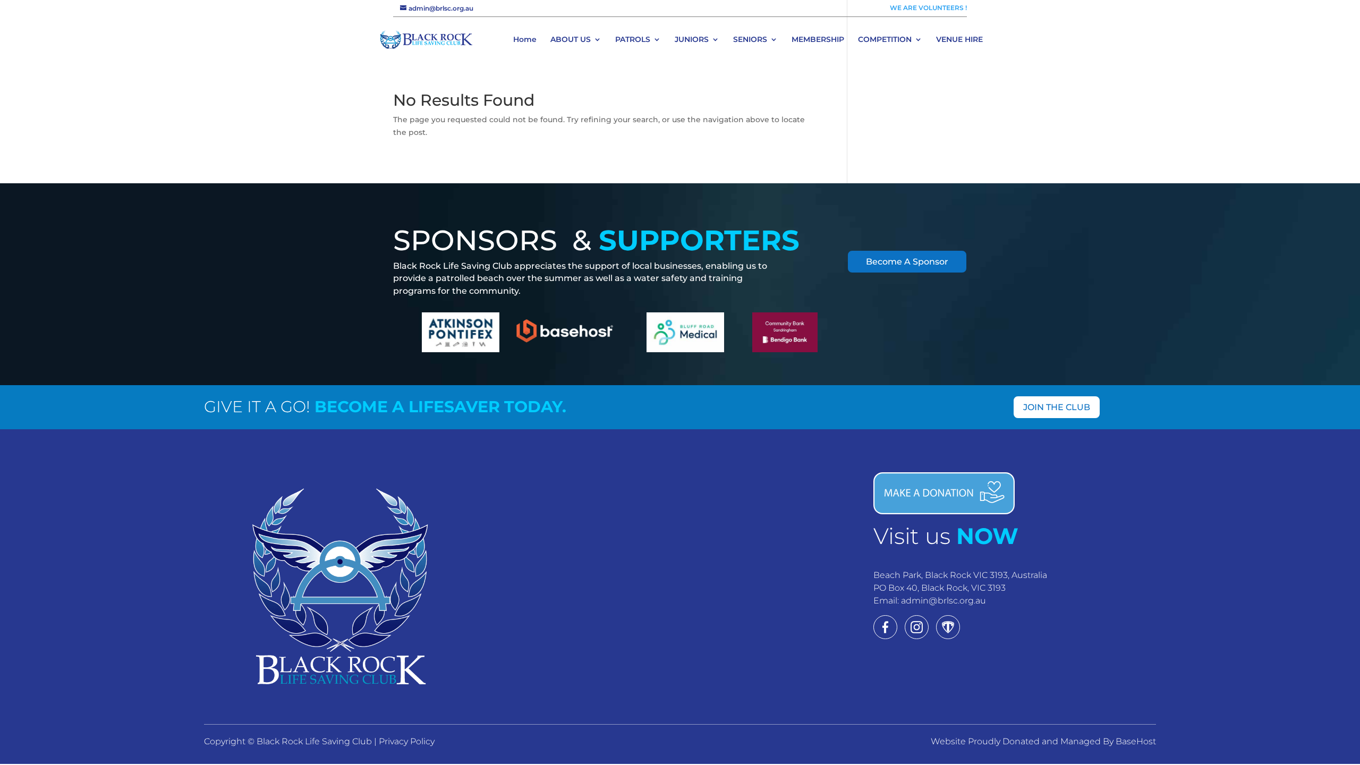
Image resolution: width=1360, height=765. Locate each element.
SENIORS (750, 40)
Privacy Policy (407, 741)
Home (525, 40)
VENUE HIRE (959, 40)
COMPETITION (885, 40)
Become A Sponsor (907, 262)
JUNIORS (692, 40)
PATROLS (632, 40)
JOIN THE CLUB (1056, 407)
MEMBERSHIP (818, 40)
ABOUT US (570, 40)
